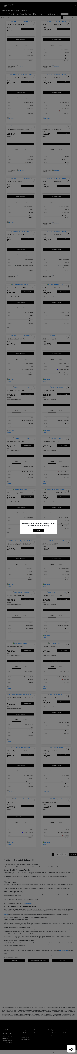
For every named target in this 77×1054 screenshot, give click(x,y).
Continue (38, 530)
